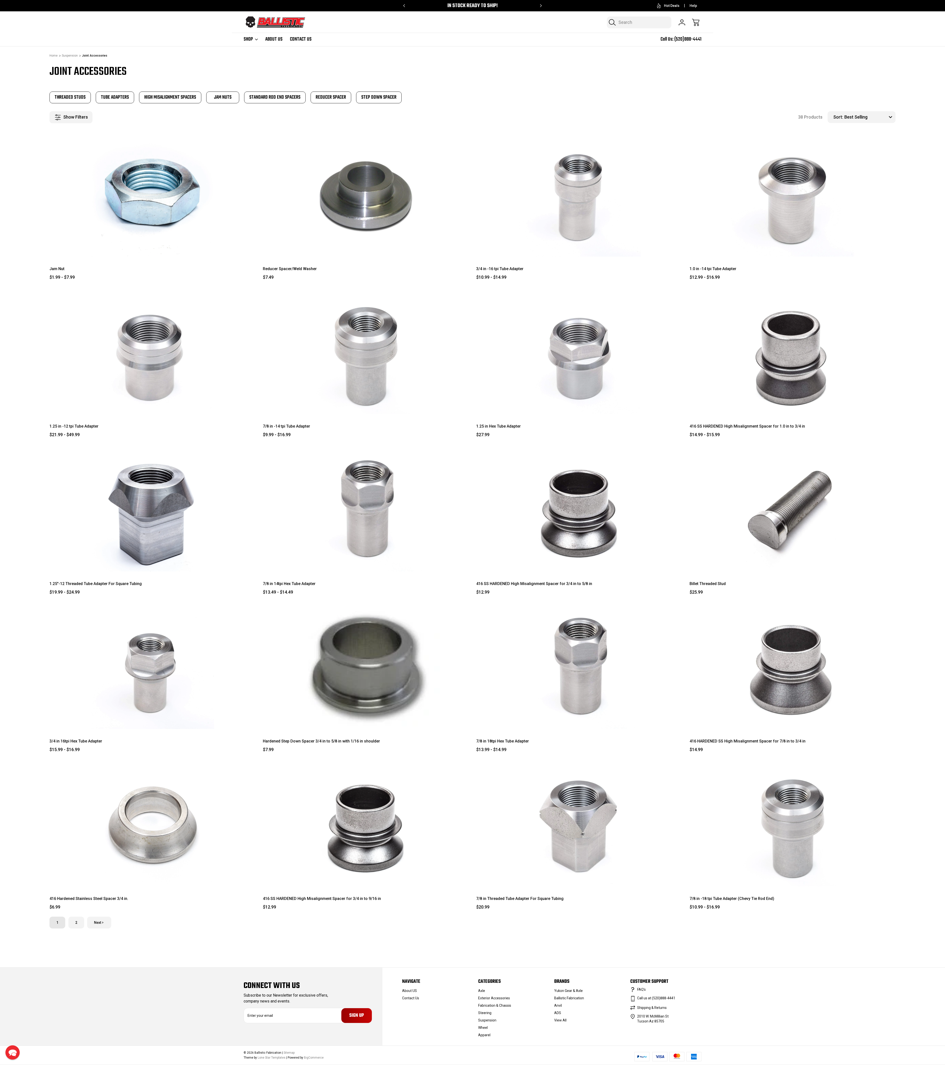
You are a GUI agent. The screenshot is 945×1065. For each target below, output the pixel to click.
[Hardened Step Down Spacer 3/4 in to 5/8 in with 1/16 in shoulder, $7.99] (366, 667)
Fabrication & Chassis (494, 1005)
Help (693, 6)
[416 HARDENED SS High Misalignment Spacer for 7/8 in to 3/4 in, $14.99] (793, 667)
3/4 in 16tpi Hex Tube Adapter (75, 741)
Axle (481, 991)
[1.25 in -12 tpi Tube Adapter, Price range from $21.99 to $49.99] (152, 352)
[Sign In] (682, 22)
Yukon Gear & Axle (568, 991)
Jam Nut (56, 268)
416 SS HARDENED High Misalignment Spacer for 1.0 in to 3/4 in (747, 426)
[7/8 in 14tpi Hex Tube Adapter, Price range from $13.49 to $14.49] (366, 509)
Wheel (483, 1028)
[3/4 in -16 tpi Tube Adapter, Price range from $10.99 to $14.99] (579, 195)
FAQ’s (641, 989)
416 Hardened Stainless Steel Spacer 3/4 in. (88, 898)
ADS (557, 1013)
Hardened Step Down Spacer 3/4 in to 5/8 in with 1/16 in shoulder (321, 741)
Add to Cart (579, 560)
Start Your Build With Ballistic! (472, 6)
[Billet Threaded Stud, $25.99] (793, 509)
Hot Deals (671, 6)
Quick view (234, 141)
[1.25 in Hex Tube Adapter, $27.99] (579, 352)
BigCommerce (314, 1057)
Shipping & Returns (652, 1008)
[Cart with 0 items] (695, 22)
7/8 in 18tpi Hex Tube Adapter (502, 741)
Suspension (487, 1020)
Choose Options (152, 245)
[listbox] (869, 117)
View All (560, 1020)
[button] (12, 1052)
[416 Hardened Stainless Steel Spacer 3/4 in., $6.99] (152, 824)
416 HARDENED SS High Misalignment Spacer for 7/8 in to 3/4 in (747, 741)
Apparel (484, 1035)
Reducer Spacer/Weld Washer (290, 268)
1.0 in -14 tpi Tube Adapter (713, 268)
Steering (484, 1013)
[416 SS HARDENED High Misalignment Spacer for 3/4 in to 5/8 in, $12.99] (579, 509)
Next (97, 923)
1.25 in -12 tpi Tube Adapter (73, 426)
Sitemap (289, 1052)
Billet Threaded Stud (708, 583)
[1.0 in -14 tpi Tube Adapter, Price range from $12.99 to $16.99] (793, 195)
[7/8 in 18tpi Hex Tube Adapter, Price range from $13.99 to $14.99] (579, 667)
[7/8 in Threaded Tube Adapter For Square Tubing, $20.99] (579, 824)
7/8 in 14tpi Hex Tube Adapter (289, 583)
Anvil (558, 1005)
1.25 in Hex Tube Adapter (498, 426)
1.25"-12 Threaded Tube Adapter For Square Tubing (95, 583)
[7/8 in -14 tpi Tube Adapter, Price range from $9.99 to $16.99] (366, 352)
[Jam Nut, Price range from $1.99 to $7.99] (152, 195)
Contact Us (301, 39)
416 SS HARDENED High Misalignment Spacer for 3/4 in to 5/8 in (534, 583)
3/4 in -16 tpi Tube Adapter (499, 268)
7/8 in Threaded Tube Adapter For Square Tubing (520, 898)
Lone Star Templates (271, 1057)
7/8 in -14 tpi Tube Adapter (286, 426)
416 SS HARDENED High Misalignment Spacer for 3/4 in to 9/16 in (322, 898)
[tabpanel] (70, 97)
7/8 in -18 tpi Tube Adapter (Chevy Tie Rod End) (732, 898)
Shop (248, 39)
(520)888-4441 (687, 39)
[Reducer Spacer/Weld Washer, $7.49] (366, 195)
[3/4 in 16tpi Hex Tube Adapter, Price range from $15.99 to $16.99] (152, 667)
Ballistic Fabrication (569, 998)
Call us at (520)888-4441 (656, 998)
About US (274, 39)
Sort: (838, 117)
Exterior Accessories (494, 998)
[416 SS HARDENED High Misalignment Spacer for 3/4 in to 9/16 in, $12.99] (366, 824)
